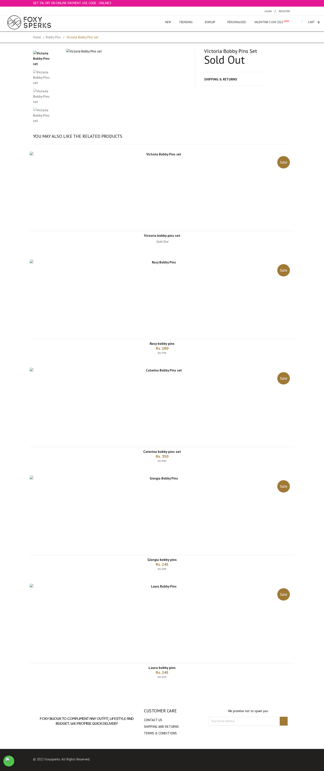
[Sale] (162, 154)
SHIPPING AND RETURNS (161, 726)
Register (284, 11)
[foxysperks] (29, 22)
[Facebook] (159, 760)
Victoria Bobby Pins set (162, 235)
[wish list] (167, 362)
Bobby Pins (53, 37)
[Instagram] (168, 760)
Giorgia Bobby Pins (162, 559)
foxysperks (52, 759)
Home (37, 37)
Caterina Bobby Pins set (162, 451)
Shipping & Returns (220, 79)
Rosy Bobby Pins (162, 343)
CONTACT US (153, 720)
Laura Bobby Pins (162, 667)
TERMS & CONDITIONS (160, 733)
